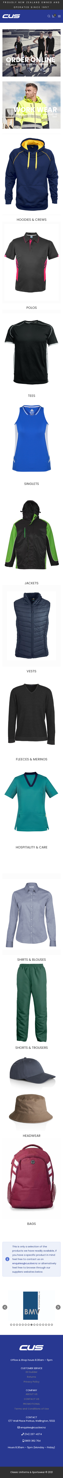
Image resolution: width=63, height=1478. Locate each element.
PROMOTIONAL (31, 1403)
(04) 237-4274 (33, 1434)
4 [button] (20, 1325)
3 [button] (17, 1325)
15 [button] (52, 1325)
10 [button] (37, 1325)
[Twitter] (31, 1356)
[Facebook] (25, 1356)
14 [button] (49, 1325)
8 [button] (31, 1325)
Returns (31, 1376)
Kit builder (31, 1372)
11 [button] (40, 1325)
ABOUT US (31, 1394)
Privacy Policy (31, 1381)
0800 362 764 (32, 1440)
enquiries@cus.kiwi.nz (24, 1263)
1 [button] (11, 1325)
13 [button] (46, 1325)
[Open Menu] (59, 16)
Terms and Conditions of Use (31, 1408)
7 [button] (29, 1325)
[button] (4, 1307)
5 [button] (23, 1325)
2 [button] (14, 1325)
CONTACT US (31, 1399)
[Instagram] (37, 1356)
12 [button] (43, 1325)
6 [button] (26, 1325)
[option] (31, 1305)
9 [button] (34, 1325)
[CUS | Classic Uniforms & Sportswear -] (11, 16)
